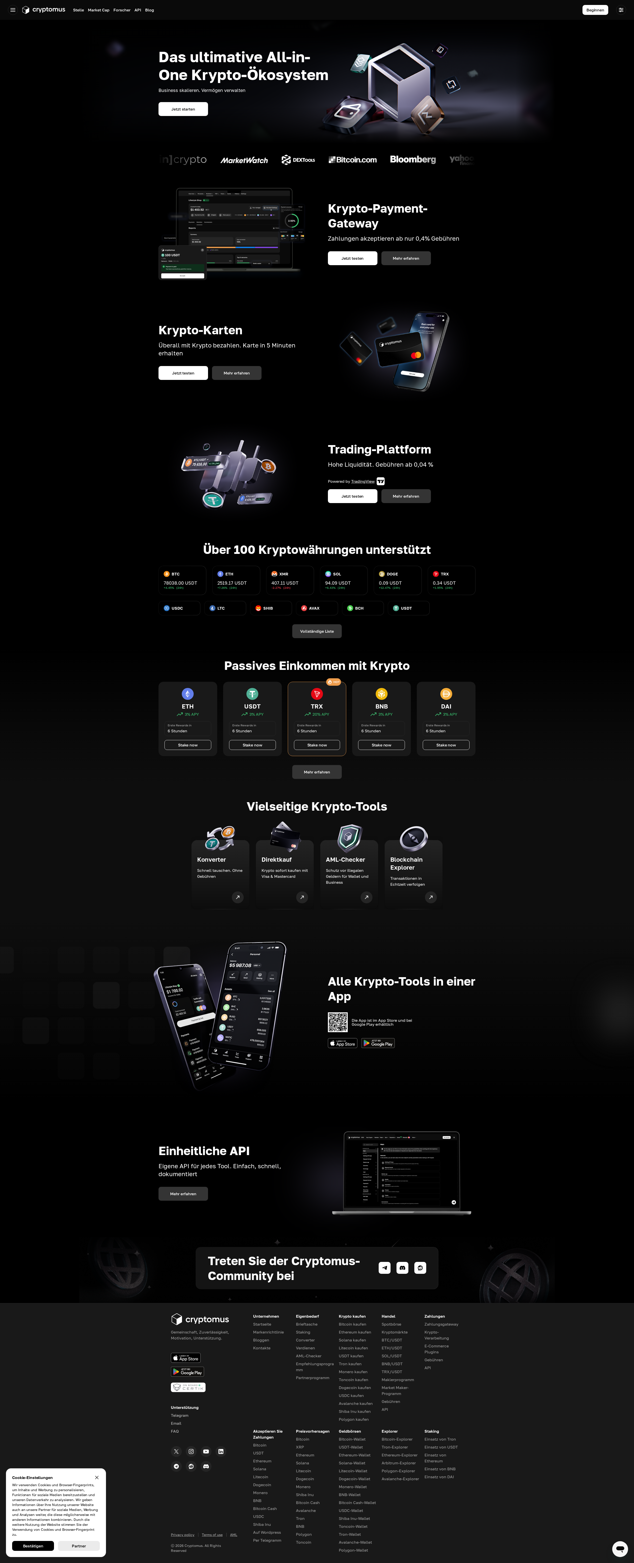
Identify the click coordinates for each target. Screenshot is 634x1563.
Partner (79, 1545)
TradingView (363, 481)
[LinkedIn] (220, 1451)
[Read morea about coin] (206, 160)
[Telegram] (176, 1466)
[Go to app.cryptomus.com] (43, 10)
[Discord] (206, 1466)
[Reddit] (191, 1466)
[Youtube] (206, 1451)
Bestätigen (33, 1545)
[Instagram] (191, 1451)
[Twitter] (176, 1451)
